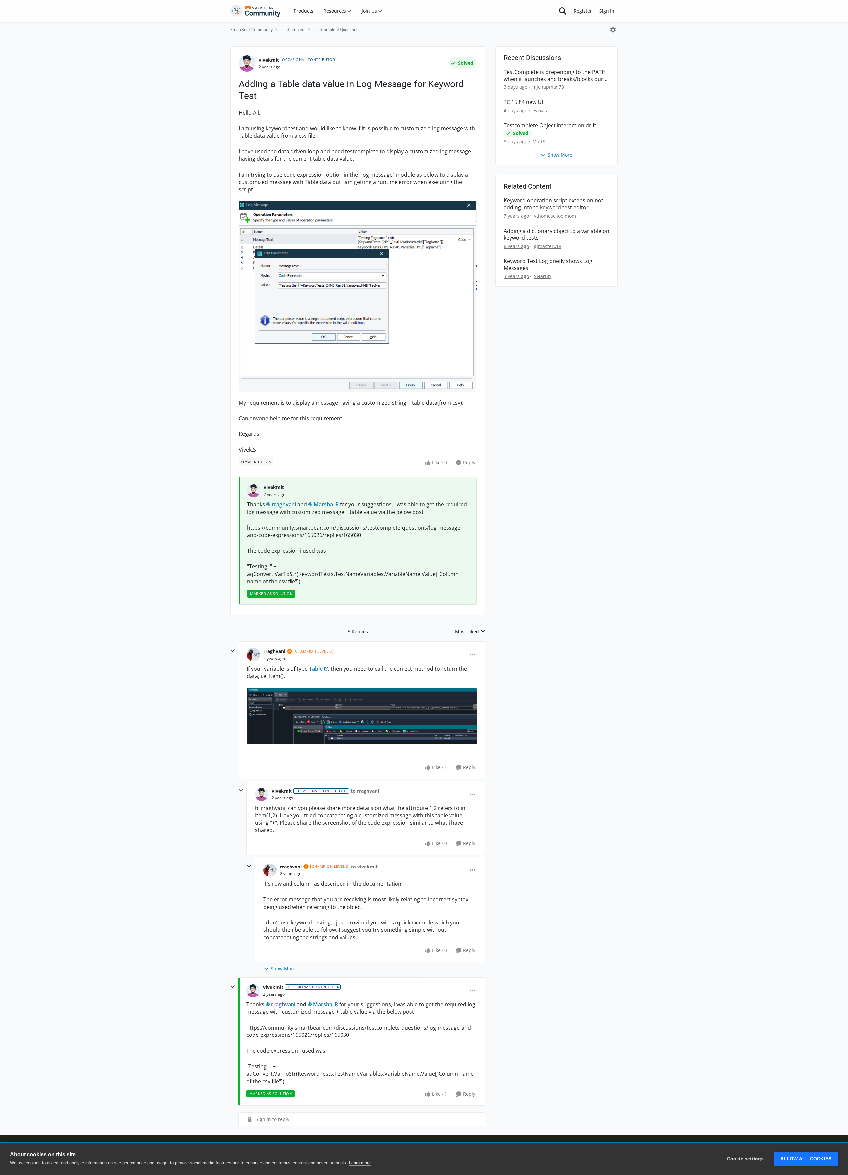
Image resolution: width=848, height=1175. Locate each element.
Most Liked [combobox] (470, 631)
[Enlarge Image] (358, 296)
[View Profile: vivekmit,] (253, 490)
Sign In (606, 11)
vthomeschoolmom (555, 216)
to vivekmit (364, 867)
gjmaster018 (547, 246)
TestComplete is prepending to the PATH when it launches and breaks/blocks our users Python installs (555, 76)
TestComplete (293, 29)
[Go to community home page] (255, 11)
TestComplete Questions (335, 29)
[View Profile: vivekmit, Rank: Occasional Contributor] (247, 63)
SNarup (542, 276)
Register (583, 11)
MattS (538, 142)
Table (316, 668)
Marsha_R (326, 504)
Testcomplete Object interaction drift (550, 125)
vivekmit (269, 60)
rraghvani (284, 504)
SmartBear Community (251, 29)
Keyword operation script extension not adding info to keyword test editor (553, 204)
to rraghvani (365, 791)
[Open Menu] (613, 29)
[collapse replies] (233, 651)
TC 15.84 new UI (523, 102)
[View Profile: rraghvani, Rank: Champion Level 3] (253, 654)
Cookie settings (745, 1158)
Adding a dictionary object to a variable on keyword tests (556, 235)
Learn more (360, 1162)
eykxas (539, 110)
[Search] (563, 11)
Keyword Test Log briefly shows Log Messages (548, 265)
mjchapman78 (548, 87)
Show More (283, 968)
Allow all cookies (805, 1158)
